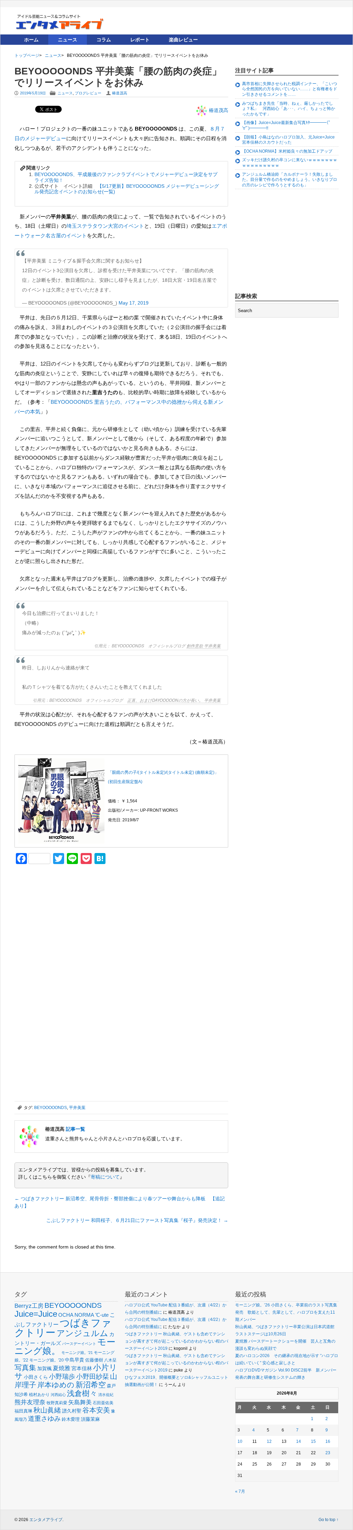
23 (327, 1452)
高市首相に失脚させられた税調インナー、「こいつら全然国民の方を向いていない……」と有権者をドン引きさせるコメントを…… (289, 89)
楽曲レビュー (183, 39)
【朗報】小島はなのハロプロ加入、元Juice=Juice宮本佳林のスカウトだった (288, 140)
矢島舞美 (80, 1402)
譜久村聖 (71, 1411)
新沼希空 (90, 1385)
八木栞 (110, 1360)
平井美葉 (77, 1107)
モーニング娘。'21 (77, 1353)
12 (269, 1441)
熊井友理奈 (30, 1402)
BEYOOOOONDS (50, 1107)
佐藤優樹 (94, 1360)
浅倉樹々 (82, 1393)
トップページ (26, 55)
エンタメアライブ (45, 1519)
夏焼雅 (61, 1368)
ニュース (67, 39)
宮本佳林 (81, 1368)
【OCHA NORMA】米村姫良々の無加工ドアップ (287, 151)
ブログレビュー (88, 93)
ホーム (31, 39)
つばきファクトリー (62, 1327)
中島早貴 (74, 1360)
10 (240, 1441)
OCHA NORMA (76, 1315)
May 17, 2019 (134, 303)
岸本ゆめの (55, 1385)
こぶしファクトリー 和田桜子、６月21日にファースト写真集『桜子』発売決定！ (137, 1220)
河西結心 (58, 1395)
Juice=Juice (35, 1313)
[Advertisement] (66, 917)
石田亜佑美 (103, 1402)
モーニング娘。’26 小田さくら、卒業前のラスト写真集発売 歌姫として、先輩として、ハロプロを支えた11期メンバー (286, 1312)
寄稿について (105, 1177)
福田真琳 (23, 1411)
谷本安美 (96, 1410)
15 (313, 1441)
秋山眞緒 (47, 1410)
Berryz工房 (28, 1305)
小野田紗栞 (92, 1376)
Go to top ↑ (329, 1519)
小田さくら (36, 1377)
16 (327, 1441)
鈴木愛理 (71, 1419)
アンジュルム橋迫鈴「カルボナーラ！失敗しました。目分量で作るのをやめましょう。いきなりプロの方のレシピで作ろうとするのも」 (289, 179)
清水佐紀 (105, 1395)
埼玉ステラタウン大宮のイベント (105, 226)
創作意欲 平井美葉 (203, 645)
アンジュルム (82, 1333)
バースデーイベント (79, 1344)
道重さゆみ (44, 1418)
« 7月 (240, 1491)
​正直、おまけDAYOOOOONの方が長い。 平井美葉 (174, 700)
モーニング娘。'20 (46, 1360)
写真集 (25, 1368)
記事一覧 (75, 1129)
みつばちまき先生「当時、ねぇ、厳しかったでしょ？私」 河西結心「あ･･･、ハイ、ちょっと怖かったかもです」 (288, 108)
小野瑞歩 (62, 1376)
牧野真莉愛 (57, 1402)
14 (298, 1441)
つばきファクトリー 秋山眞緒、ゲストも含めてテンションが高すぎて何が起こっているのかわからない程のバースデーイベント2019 (176, 1341)
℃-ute (102, 1315)
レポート (140, 39)
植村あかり (39, 1394)
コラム (104, 39)
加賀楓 (44, 1368)
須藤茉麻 (90, 1419)
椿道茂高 (119, 93)
